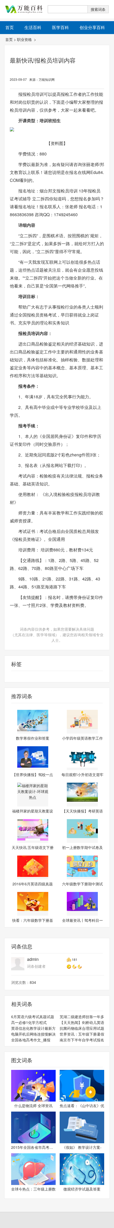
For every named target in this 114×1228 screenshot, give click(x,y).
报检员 (10, 676)
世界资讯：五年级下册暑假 (82, 1034)
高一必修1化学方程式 (29, 1022)
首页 (9, 39)
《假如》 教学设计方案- (82, 1147)
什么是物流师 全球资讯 (33, 1105)
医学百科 (60, 27)
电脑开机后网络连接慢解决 (33, 1034)
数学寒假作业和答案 (32, 738)
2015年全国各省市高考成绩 (33, 1147)
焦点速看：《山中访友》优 (82, 1105)
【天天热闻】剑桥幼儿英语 (82, 1022)
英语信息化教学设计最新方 (33, 1028)
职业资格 (25, 39)
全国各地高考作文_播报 (30, 1039)
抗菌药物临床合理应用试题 (82, 1028)
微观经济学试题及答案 (81, 1189)
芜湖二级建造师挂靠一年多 (82, 1016)
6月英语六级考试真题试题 (32, 1016)
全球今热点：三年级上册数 (33, 1189)
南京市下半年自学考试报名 (82, 1039)
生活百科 (32, 27)
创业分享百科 (92, 27)
